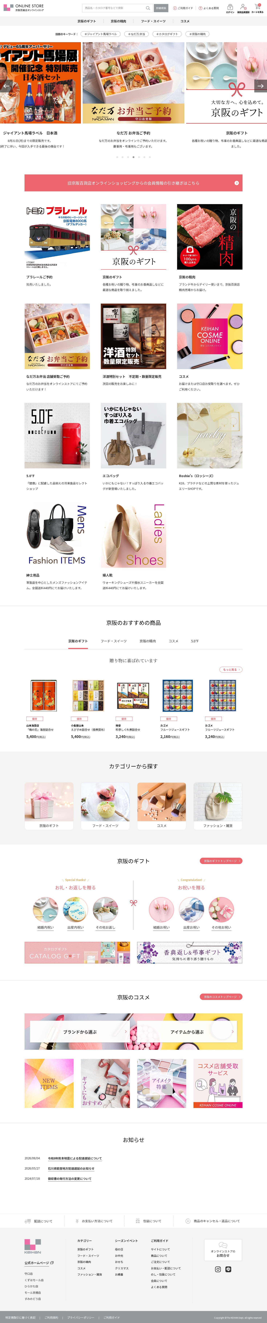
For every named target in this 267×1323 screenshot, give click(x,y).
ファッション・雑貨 (89, 1274)
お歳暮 (119, 1274)
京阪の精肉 (84, 1262)
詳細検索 (161, 8)
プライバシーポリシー (80, 1317)
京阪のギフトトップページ (220, 861)
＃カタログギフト (167, 34)
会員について (159, 1281)
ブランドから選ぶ (80, 1032)
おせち (119, 1262)
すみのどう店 (33, 1299)
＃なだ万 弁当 (136, 34)
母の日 (119, 1249)
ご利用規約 (51, 1317)
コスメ (81, 1268)
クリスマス (122, 1268)
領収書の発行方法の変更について (70, 1178)
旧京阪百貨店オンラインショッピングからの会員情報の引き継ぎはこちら (133, 183)
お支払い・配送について (166, 1268)
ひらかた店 (31, 1286)
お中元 (119, 1256)
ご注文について (160, 1262)
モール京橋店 (33, 1292)
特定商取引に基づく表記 (20, 1317)
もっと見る (230, 669)
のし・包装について (163, 1274)
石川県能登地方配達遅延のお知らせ (71, 1168)
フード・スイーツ (88, 1256)
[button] (6, 86)
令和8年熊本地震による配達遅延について (75, 1158)
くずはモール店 (34, 1280)
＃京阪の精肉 (197, 34)
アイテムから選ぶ (187, 1032)
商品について (159, 1256)
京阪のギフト (85, 1249)
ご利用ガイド (185, 8)
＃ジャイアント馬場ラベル (100, 34)
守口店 (29, 1274)
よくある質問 (211, 8)
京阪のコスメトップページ (220, 997)
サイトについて (160, 1249)
